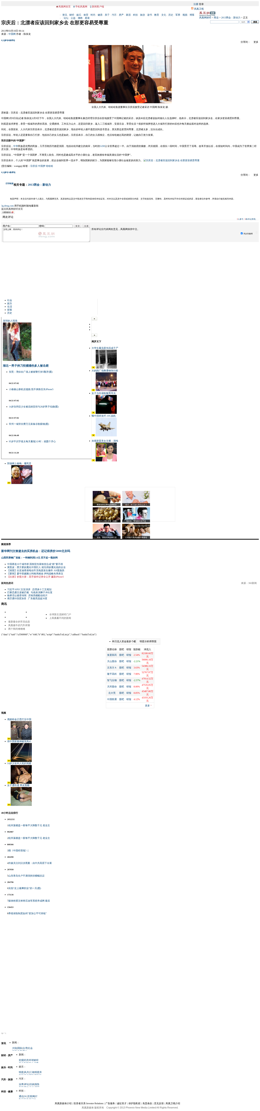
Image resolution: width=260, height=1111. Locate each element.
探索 (9, 309)
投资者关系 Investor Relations (88, 1103)
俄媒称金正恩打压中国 (19, 719)
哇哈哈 (49, 166)
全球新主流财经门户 (60, 614)
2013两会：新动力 (230, 17)
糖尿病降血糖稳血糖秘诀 (107, 505)
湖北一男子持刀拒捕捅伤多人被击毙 (26, 365)
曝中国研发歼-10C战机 (104, 416)
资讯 (64, 15)
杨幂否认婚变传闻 (16, 595)
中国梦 (41, 166)
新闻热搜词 (7, 583)
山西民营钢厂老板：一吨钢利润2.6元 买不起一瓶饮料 (29, 557)
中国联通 (112, 699)
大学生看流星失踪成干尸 (105, 348)
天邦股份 (112, 686)
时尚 (93, 15)
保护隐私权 (134, 1103)
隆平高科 (112, 674)
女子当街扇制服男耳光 (104, 393)
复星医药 (112, 655)
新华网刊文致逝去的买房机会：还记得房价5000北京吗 (35, 551)
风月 (26, 1072)
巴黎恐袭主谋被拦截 (18, 592)
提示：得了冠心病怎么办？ (136, 505)
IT (36, 1096)
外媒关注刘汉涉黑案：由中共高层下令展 (30, 863)
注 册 (86, 226)
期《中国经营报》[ (18, 850)
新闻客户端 (98, 6)
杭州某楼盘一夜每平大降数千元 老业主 (29, 825)
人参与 (4, 40)
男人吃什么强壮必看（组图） (106, 521)
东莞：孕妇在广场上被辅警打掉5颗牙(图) (31, 372)
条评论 (11, 40)
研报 (128, 655)
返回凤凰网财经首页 (12, 209)
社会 (9, 300)
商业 (216, 17)
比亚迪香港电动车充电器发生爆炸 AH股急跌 (40, 570)
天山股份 (112, 661)
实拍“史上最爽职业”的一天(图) (24, 888)
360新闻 (252, 583)
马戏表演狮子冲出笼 (41, 592)
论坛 (66, 18)
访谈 (31, 1084)
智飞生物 (112, 680)
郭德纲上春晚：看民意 (19, 463)
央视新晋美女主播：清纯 (105, 441)
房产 (121, 15)
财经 (71, 15)
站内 (243, 22)
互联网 (31, 1096)
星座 (87, 18)
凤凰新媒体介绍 (63, 1103)
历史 (170, 15)
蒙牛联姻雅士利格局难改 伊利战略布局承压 (40, 573)
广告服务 (110, 1103)
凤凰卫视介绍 (173, 1103)
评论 (26, 1084)
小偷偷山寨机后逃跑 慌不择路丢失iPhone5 (31, 389)
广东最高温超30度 (37, 598)
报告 (37, 1084)
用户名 (6, 226)
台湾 (25, 1048)
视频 (185, 15)
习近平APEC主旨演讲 (18, 589)
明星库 (38, 1072)
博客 (192, 15)
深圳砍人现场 (10, 320)
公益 (73, 18)
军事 (177, 15)
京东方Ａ (112, 667)
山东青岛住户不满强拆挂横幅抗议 (26, 875)
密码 (41, 226)
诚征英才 (122, 1103)
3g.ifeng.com (7, 205)
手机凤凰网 (81, 6)
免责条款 (147, 1103)
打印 (8, 183)
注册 (195, 4)
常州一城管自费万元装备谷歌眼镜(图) (29, 424)
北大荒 (112, 693)
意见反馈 (159, 1103)
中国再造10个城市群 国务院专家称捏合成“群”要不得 (35, 564)
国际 (19, 1048)
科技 (135, 15)
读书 (149, 15)
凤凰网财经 (205, 17)
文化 (163, 15)
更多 (147, 705)
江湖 (31, 1072)
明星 (21, 1072)
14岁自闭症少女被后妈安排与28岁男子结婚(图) (34, 406)
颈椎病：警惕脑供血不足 (136, 521)
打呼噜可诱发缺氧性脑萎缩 (136, 537)
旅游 (142, 15)
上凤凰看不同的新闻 (60, 618)
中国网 (12, 34)
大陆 (14, 1048)
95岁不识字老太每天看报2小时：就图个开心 (32, 441)
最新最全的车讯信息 (19, 621)
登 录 (78, 226)
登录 (201, 4)
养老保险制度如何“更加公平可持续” (27, 913)
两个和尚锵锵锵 (16, 629)
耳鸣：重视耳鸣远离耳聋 (107, 537)
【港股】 (12, 570)
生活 (9, 306)
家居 (128, 15)
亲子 (107, 15)
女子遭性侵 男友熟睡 (18, 785)
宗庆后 (33, 166)
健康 (100, 15)
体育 (86, 15)
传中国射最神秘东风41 (19, 741)
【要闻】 (12, 573)
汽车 (114, 15)
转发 (12, 183)
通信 (21, 1096)
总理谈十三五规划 (41, 589)
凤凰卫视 (199, 9)
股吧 (121, 655)
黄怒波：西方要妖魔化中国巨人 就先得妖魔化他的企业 (36, 567)
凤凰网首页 (65, 6)
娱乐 (78, 15)
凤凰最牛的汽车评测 (19, 625)
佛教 (80, 18)
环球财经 (34, 1060)
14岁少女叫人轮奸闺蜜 (19, 763)
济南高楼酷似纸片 (38, 595)
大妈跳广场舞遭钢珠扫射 (105, 370)
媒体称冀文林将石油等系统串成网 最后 (29, 900)
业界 (21, 1084)
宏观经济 (23, 1060)
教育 (156, 15)
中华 (15, 146)
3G (25, 1096)
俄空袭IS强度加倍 (16, 598)
